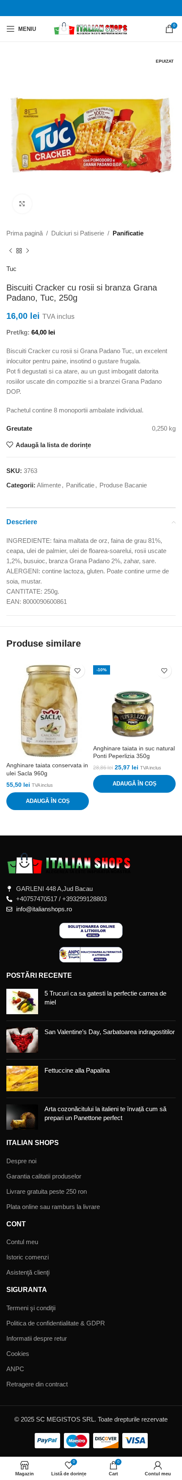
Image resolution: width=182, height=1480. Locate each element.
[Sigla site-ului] (91, 28)
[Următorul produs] (27, 251)
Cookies (17, 1353)
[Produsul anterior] (10, 251)
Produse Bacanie (123, 485)
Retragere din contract (37, 1384)
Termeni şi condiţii (30, 1307)
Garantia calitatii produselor (43, 1176)
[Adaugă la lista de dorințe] (77, 670)
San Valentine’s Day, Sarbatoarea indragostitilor (109, 1031)
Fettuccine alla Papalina (77, 1070)
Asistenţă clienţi (28, 1272)
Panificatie (128, 233)
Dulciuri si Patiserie (77, 233)
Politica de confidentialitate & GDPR (55, 1323)
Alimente (49, 485)
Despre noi (21, 1161)
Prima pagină (24, 233)
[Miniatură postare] (22, 1001)
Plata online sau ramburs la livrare (53, 1206)
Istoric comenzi (27, 1257)
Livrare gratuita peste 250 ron (46, 1191)
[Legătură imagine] (69, 863)
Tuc (11, 268)
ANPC (15, 1368)
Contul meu (22, 1241)
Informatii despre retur (36, 1338)
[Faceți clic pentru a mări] (22, 203)
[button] (47, 801)
